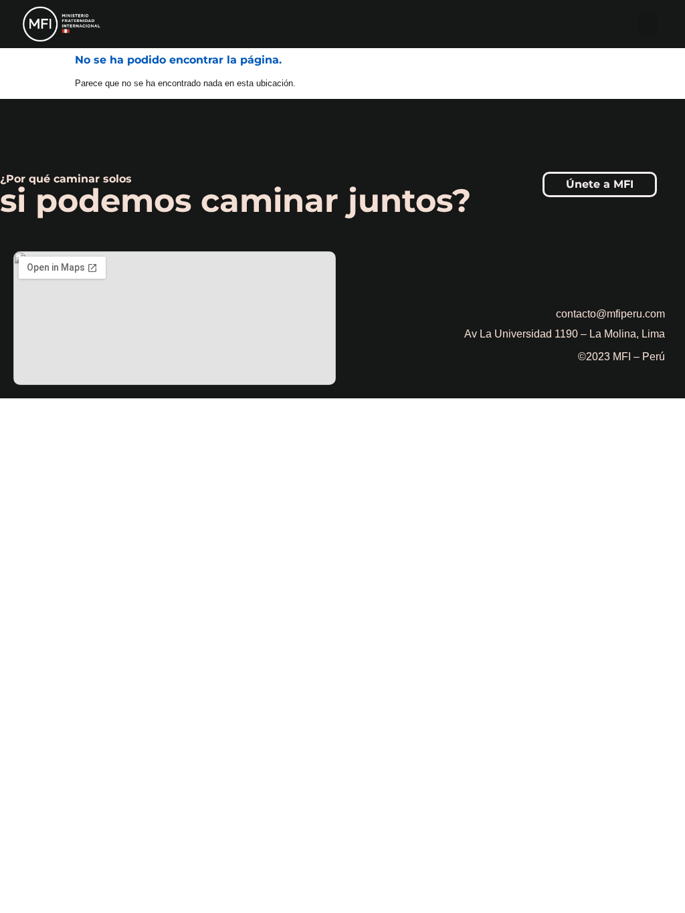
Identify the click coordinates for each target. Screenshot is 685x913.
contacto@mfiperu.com (610, 313)
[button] (647, 24)
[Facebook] (581, 272)
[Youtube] (655, 272)
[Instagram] (618, 272)
